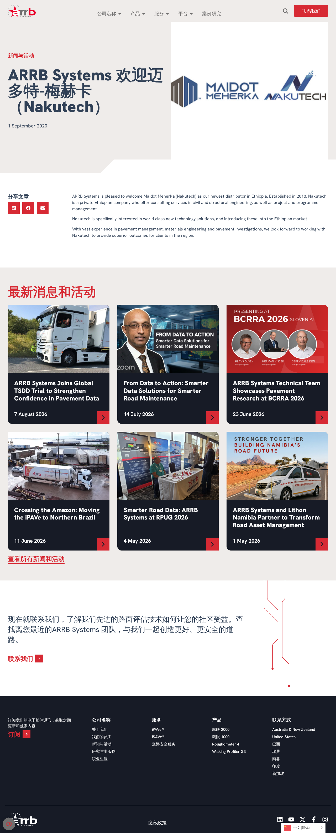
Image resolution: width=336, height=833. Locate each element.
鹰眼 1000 (220, 736)
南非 (276, 759)
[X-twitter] (303, 819)
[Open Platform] (191, 13)
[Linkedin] (280, 819)
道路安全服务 (164, 744)
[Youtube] (291, 819)
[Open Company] (119, 13)
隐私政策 (157, 823)
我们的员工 (102, 736)
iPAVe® (158, 729)
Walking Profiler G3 (229, 751)
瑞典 (276, 751)
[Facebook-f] (314, 819)
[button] (14, 208)
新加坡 (278, 773)
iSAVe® (158, 736)
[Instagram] (325, 819)
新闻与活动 (102, 744)
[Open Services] (167, 13)
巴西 (276, 744)
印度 (276, 766)
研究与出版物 (104, 751)
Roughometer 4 (225, 744)
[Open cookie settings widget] (9, 824)
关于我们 (100, 729)
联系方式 (281, 720)
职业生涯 (100, 759)
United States (284, 736)
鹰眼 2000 (220, 729)
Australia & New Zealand (293, 729)
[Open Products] (143, 13)
